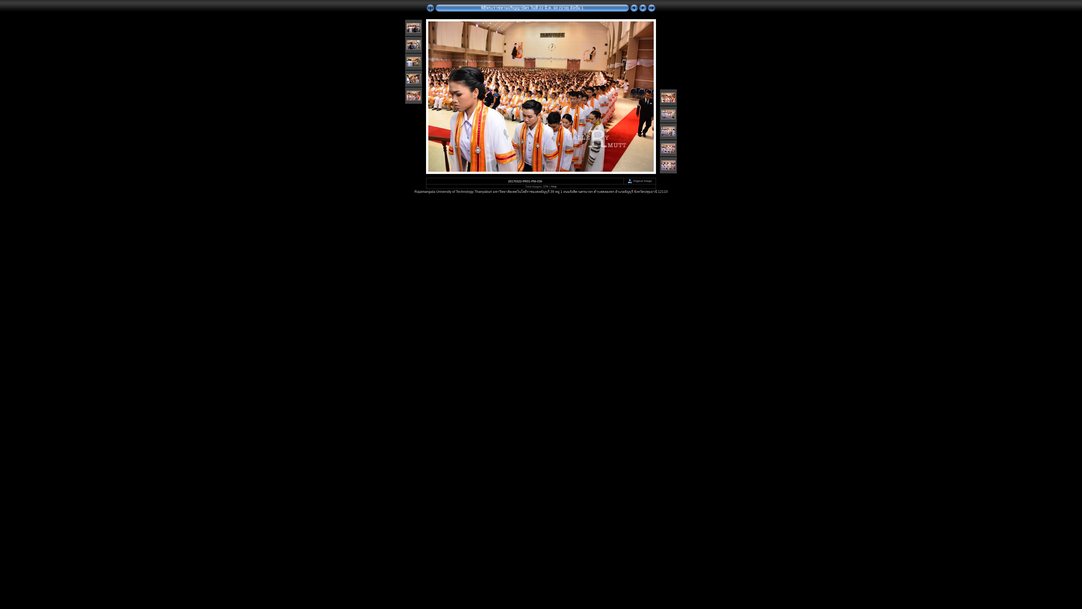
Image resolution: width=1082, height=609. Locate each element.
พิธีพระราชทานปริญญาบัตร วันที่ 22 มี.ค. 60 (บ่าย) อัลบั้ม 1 (532, 8)
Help (554, 186)
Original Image (642, 180)
